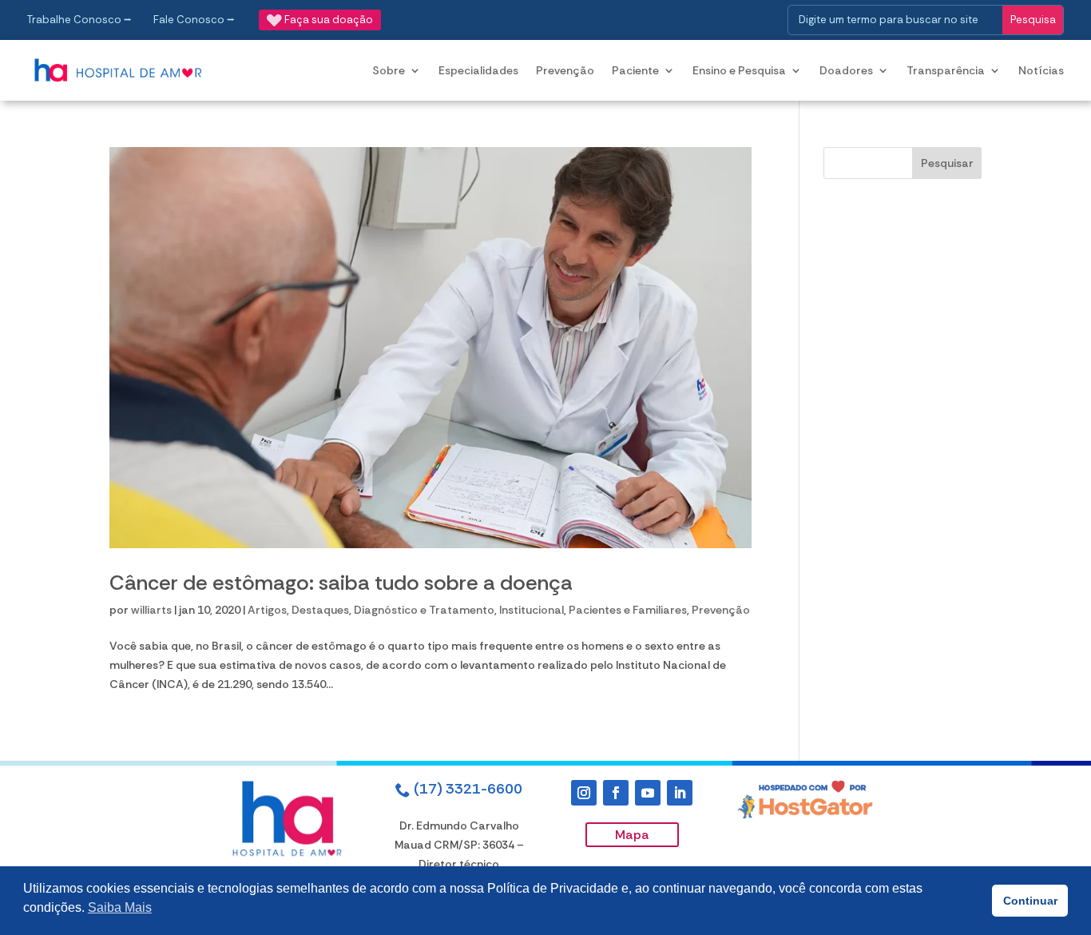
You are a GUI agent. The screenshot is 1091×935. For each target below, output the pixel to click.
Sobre (388, 70)
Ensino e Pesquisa (739, 70)
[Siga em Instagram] (584, 793)
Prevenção (565, 70)
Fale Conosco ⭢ (194, 19)
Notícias (1041, 70)
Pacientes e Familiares (628, 610)
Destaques (320, 610)
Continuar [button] (1030, 900)
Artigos (267, 610)
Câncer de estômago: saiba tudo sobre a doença (341, 582)
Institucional (531, 610)
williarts (151, 610)
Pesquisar (947, 163)
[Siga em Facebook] (616, 793)
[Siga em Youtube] (648, 793)
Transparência (946, 70)
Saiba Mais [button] (120, 907)
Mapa (632, 834)
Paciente (635, 70)
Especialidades (478, 70)
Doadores (846, 70)
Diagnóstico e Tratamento (424, 610)
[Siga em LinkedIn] (679, 793)
